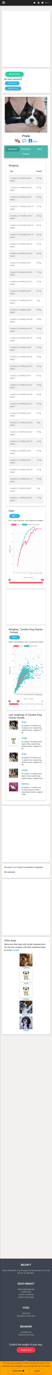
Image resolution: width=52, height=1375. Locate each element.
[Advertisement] (26, 39)
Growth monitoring (26, 1294)
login (14, 867)
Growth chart (26, 1292)
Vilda (24, 738)
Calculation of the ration (26, 1316)
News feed (15, 74)
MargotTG (26, 1015)
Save (15, 516)
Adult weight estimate (26, 1289)
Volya (24, 770)
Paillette (26, 968)
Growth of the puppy (26, 1297)
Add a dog (12, 83)
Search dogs (13, 88)
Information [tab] (26, 149)
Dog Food (26, 1313)
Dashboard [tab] (12, 149)
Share (34, 141)
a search (15, 950)
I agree (37, 1371)
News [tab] (39, 149)
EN (46, 3)
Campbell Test (26, 1332)
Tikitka (26, 1030)
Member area (26, 1350)
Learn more (17, 1371)
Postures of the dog (26, 1335)
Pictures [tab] (26, 154)
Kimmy (25, 783)
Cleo (24, 722)
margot (26, 999)
